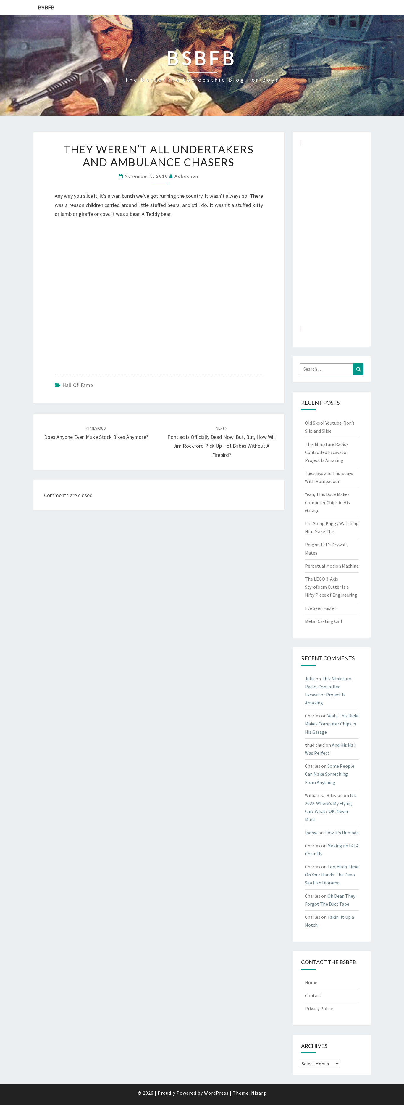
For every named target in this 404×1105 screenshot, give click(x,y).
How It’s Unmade (341, 833)
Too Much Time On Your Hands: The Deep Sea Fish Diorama (331, 875)
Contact (313, 995)
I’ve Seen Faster (320, 608)
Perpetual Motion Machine (332, 566)
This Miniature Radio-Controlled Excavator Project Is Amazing (326, 452)
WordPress (216, 1093)
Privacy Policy (319, 1008)
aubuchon (186, 176)
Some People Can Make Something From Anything (329, 774)
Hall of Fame (77, 385)
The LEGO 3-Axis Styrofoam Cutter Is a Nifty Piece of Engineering (331, 587)
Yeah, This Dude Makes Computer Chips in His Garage (327, 502)
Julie (310, 679)
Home (311, 982)
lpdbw (311, 833)
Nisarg (258, 1093)
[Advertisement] (332, 236)
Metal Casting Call (323, 621)
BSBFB (46, 7)
